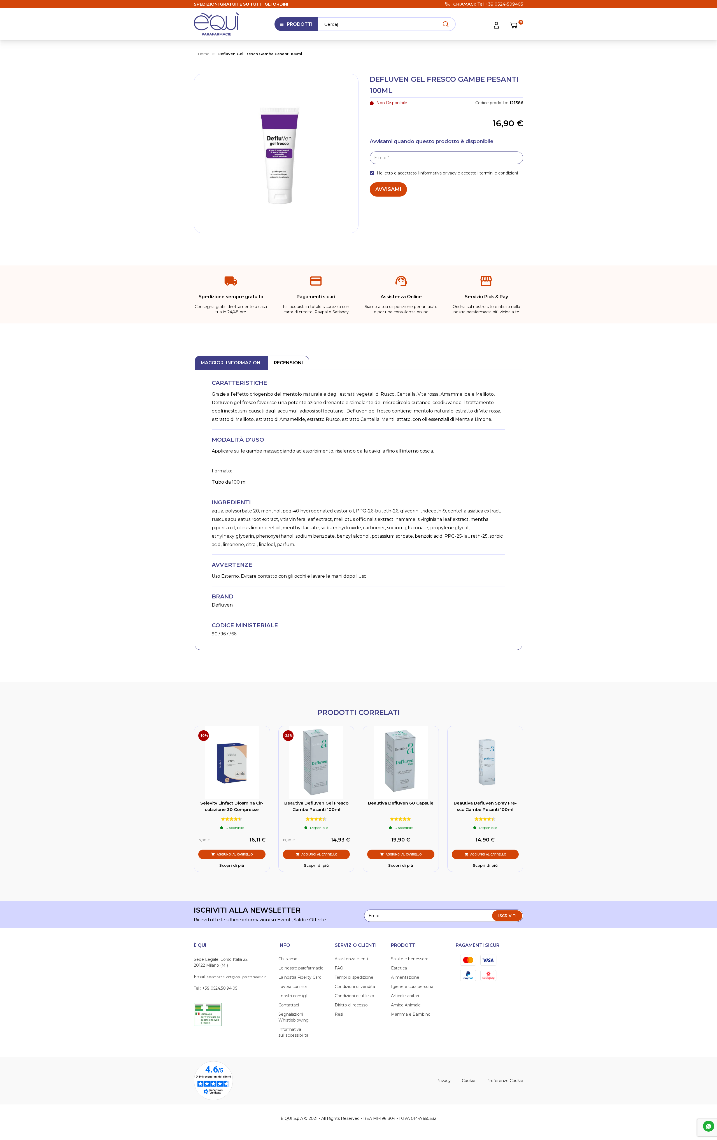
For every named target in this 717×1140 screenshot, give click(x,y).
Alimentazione (405, 977)
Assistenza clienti (351, 958)
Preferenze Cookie (504, 1080)
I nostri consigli (293, 995)
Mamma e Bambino (410, 1014)
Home (203, 54)
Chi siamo (287, 958)
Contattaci (288, 1005)
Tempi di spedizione (354, 977)
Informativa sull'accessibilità (293, 1032)
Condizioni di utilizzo (354, 995)
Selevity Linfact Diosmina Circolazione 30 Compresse (232, 806)
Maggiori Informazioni (231, 362)
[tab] (231, 363)
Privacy (443, 1080)
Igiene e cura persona (412, 986)
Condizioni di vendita (355, 986)
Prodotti (296, 26)
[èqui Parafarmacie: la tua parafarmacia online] (216, 24)
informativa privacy (438, 173)
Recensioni (288, 362)
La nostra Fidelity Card (300, 977)
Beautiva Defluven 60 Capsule (401, 803)
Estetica (399, 968)
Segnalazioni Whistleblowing (293, 1017)
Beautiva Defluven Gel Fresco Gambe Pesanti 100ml (316, 806)
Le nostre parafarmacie (300, 968)
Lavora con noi (292, 986)
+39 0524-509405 (504, 4)
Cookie (468, 1080)
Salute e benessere (410, 958)
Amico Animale (406, 1005)
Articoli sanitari (405, 995)
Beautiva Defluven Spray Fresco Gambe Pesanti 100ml (485, 806)
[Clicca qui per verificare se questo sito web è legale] (208, 1014)
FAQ (339, 968)
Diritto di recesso (351, 1005)
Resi (339, 1014)
